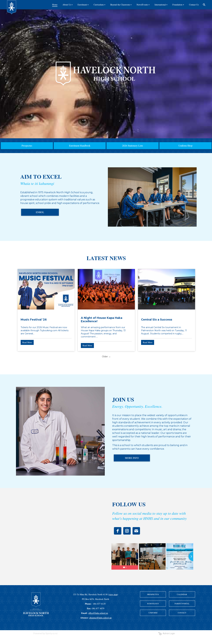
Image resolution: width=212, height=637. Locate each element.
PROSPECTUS (153, 594)
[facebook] (117, 531)
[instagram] (127, 531)
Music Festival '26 (34, 319)
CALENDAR (182, 594)
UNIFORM (153, 612)
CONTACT (182, 612)
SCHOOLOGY (153, 603)
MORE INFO (132, 457)
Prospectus (27, 145)
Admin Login (168, 633)
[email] (136, 531)
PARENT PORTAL (182, 603)
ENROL (40, 212)
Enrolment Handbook (79, 145)
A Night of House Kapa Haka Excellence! (101, 319)
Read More (27, 342)
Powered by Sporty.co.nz (45, 633)
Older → (106, 356)
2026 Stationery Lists (132, 145)
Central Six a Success (156, 319)
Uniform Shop (185, 145)
